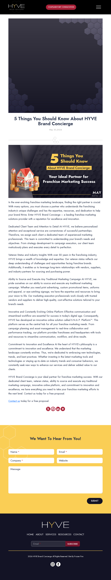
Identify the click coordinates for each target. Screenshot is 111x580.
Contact (78, 534)
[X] (48, 409)
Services (50, 534)
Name (14, 452)
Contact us (14, 401)
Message (15, 469)
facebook (58, 564)
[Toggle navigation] (98, 6)
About (39, 534)
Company (16, 460)
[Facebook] (53, 409)
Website (63, 460)
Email (63, 452)
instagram (52, 564)
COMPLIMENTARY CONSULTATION (61, 7)
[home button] (16, 6)
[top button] (55, 524)
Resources (64, 534)
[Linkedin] (58, 409)
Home (30, 534)
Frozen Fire (78, 556)
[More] (63, 409)
